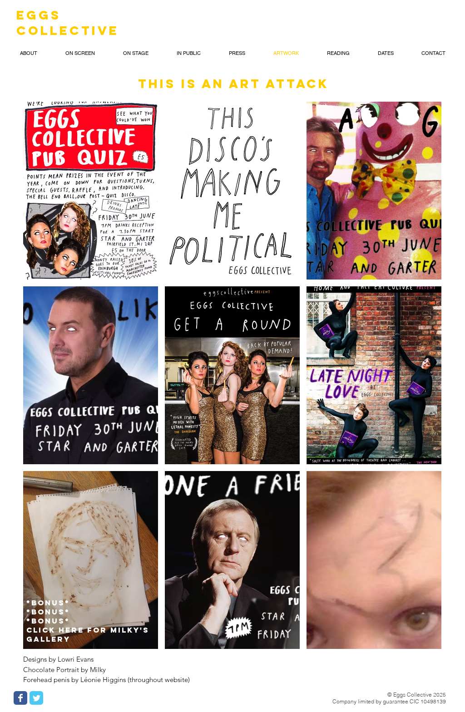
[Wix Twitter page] (36, 698)
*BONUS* (49, 602)
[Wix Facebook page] (20, 698)
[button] (28, 53)
